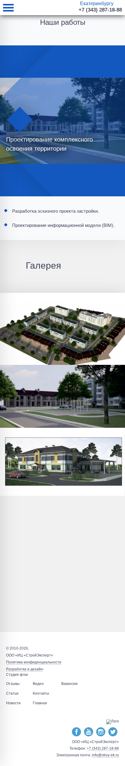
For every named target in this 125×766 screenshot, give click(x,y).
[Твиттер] (112, 732)
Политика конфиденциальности (33, 662)
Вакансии (69, 684)
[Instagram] (100, 732)
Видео (38, 684)
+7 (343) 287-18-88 (100, 10)
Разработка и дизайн (24, 669)
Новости (13, 703)
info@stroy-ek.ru (105, 755)
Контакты (41, 693)
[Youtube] (88, 732)
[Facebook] (76, 732)
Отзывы (13, 684)
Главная (40, 703)
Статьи (12, 693)
